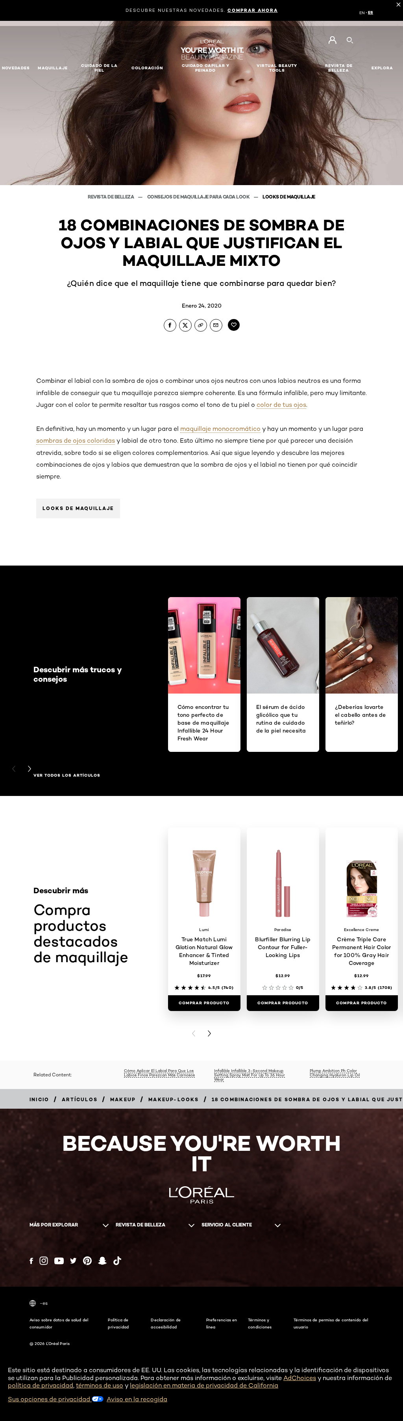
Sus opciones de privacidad (50, 1399)
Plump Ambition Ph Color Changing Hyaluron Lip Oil (335, 1072)
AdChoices (299, 1378)
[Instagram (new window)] (43, 1260)
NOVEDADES (16, 67)
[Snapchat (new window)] (102, 1260)
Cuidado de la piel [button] (99, 68)
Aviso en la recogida (137, 1399)
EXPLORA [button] (382, 67)
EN (362, 12)
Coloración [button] (147, 67)
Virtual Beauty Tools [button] (277, 68)
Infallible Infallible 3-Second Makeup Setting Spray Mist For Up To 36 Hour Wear (249, 1075)
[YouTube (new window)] (59, 1261)
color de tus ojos (281, 404)
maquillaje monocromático (220, 428)
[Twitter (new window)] (73, 1261)
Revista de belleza (111, 197)
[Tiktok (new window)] (117, 1260)
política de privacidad (40, 1385)
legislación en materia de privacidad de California (204, 1385)
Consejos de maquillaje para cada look (199, 197)
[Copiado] (200, 325)
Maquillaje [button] (53, 67)
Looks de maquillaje (289, 197)
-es (44, 1303)
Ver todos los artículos (66, 775)
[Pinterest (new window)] (87, 1260)
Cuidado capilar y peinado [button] (205, 68)
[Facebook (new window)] (31, 1261)
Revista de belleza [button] (339, 68)
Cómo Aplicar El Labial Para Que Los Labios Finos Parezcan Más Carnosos (159, 1072)
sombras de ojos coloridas (75, 440)
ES (370, 12)
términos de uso (99, 1385)
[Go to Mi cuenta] (332, 40)
